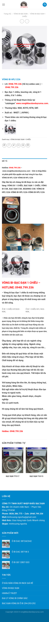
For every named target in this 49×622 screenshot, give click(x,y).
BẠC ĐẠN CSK (15, 189)
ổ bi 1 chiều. (16, 95)
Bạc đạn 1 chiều (12, 92)
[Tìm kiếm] (45, 5)
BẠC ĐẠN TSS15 (36, 476)
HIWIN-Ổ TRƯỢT (9, 593)
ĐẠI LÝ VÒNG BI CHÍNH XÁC (15, 598)
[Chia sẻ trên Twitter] (14, 145)
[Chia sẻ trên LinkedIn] (28, 145)
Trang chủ (7, 14)
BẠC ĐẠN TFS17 (12, 476)
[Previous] (4, 71)
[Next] (11, 71)
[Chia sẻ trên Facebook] (9, 145)
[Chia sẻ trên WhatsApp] (4, 145)
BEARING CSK (29, 189)
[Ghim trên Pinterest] (23, 145)
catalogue (10, 103)
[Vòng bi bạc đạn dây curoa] (24, 4)
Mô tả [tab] (4, 161)
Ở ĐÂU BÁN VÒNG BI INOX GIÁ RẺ (17, 583)
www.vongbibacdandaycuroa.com (32, 103)
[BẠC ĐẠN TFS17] (12, 460)
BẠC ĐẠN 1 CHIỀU (32, 185)
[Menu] (3, 4)
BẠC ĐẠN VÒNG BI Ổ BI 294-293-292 (19, 603)
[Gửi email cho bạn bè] (18, 145)
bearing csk (26, 92)
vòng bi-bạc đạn (35, 174)
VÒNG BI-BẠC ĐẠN (21, 14)
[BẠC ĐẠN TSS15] (36, 460)
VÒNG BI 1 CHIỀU (15, 185)
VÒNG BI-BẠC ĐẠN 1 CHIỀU (20, 139)
